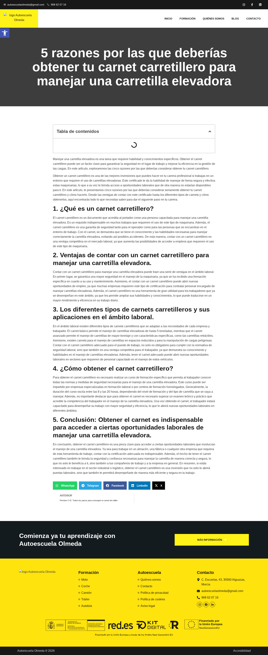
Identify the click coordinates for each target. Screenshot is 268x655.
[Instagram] (244, 5)
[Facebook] (206, 604)
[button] (209, 131)
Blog (235, 18)
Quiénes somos (213, 18)
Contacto (253, 18)
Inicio (168, 18)
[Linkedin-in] (212, 604)
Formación (187, 18)
